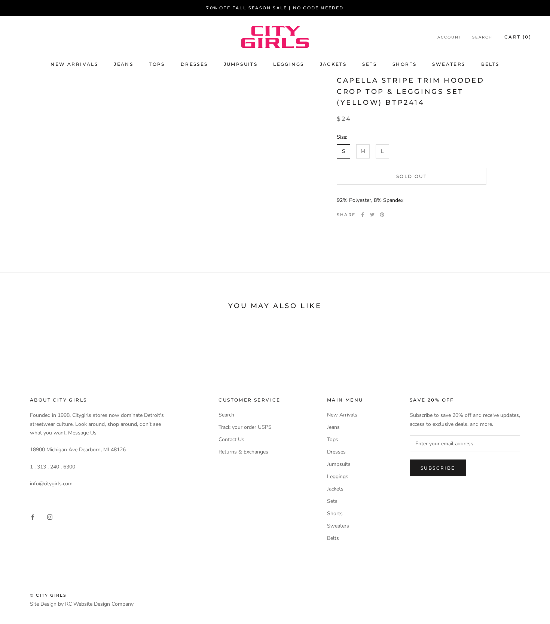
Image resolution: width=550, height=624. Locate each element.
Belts (490, 64)
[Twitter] (372, 214)
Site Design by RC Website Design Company (82, 604)
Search (482, 37)
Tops (157, 64)
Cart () (517, 37)
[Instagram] (49, 517)
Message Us (82, 432)
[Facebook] (362, 214)
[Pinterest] (382, 214)
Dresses (194, 64)
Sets (369, 64)
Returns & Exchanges (243, 451)
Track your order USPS (245, 427)
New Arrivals (74, 64)
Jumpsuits (241, 64)
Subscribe (438, 468)
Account (449, 37)
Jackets (333, 64)
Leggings (288, 64)
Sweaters (448, 64)
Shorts (404, 64)
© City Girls (48, 595)
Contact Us (231, 439)
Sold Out (411, 176)
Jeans (123, 64)
